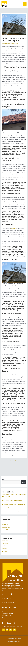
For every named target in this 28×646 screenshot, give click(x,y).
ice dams (13, 228)
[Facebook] (3, 630)
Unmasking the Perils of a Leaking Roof (12, 511)
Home (3, 611)
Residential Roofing (7, 615)
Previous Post (14, 460)
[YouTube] (10, 630)
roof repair (5, 43)
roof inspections (6, 546)
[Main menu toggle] (25, 4)
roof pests (4, 548)
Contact (4, 620)
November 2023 (6, 522)
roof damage (5, 543)
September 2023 (6, 527)
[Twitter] (7, 630)
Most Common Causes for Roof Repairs (12, 500)
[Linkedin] (14, 630)
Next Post (14, 465)
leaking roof (5, 540)
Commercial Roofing (7, 613)
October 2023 (5, 524)
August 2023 (5, 529)
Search (3, 479)
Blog (3, 617)
